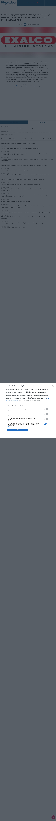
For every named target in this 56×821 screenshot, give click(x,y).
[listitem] (28, 406)
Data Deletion (20, 435)
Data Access (28, 435)
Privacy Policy (36, 435)
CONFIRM (17, 429)
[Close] (53, 386)
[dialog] (28, 410)
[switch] (46, 409)
